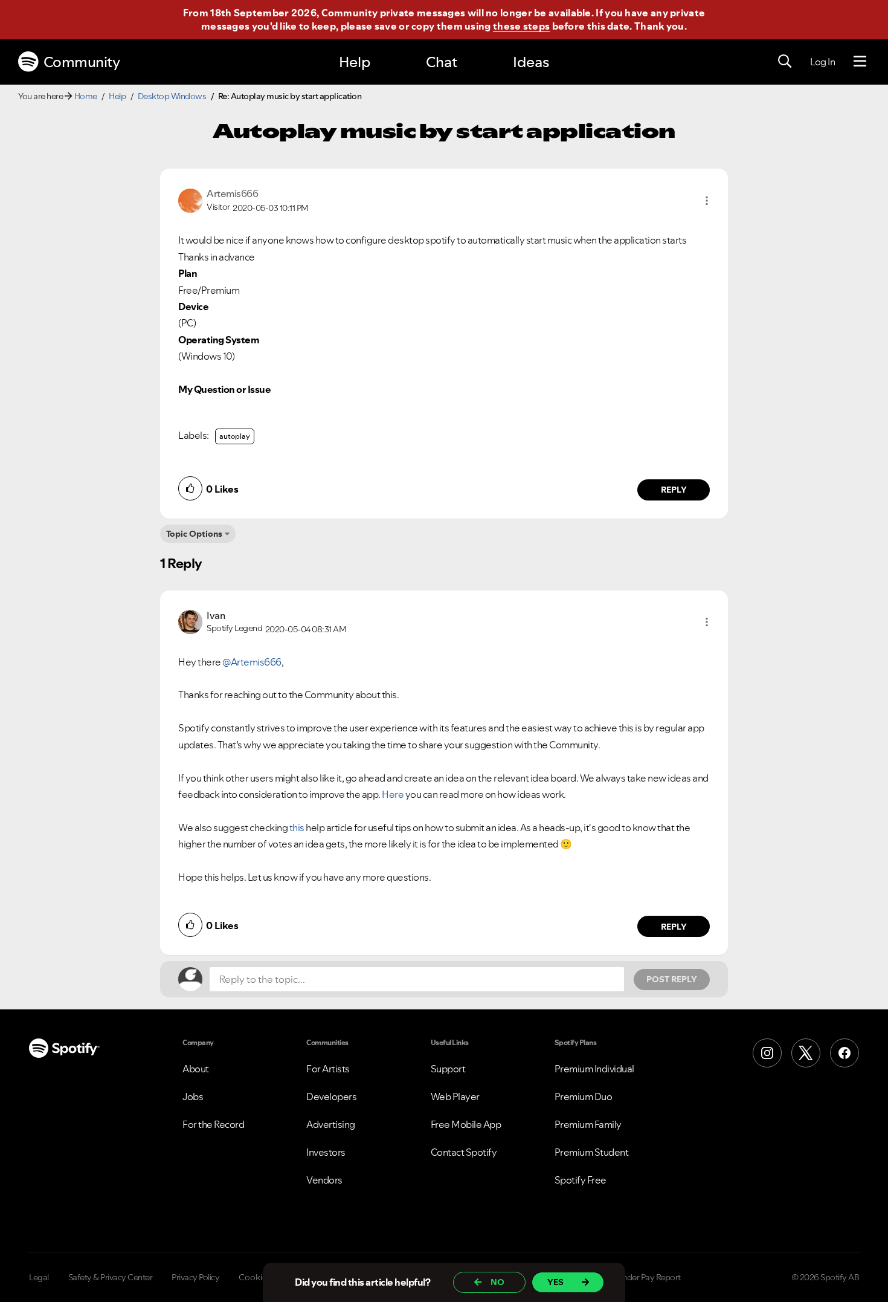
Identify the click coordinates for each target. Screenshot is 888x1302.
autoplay (234, 436)
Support (448, 1068)
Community (81, 62)
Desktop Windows (172, 96)
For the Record (213, 1124)
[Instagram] (767, 1052)
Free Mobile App (466, 1124)
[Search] (784, 62)
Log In (822, 61)
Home (85, 96)
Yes (555, 1282)
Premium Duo (584, 1096)
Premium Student (592, 1152)
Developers (331, 1096)
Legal (39, 1277)
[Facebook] (844, 1052)
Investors (326, 1152)
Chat (441, 62)
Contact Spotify (464, 1152)
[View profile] (190, 199)
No (497, 1282)
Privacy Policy (195, 1277)
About (195, 1068)
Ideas (531, 62)
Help (354, 62)
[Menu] (860, 61)
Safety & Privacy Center (110, 1277)
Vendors (324, 1180)
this (296, 827)
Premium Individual (594, 1068)
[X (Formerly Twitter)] (805, 1052)
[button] (707, 201)
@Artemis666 (252, 662)
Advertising (330, 1124)
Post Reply (671, 979)
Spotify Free (580, 1180)
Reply (674, 490)
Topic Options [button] (194, 534)
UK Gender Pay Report (640, 1277)
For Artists (328, 1068)
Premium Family (588, 1124)
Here (393, 794)
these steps (521, 26)
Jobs (192, 1096)
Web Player (455, 1096)
